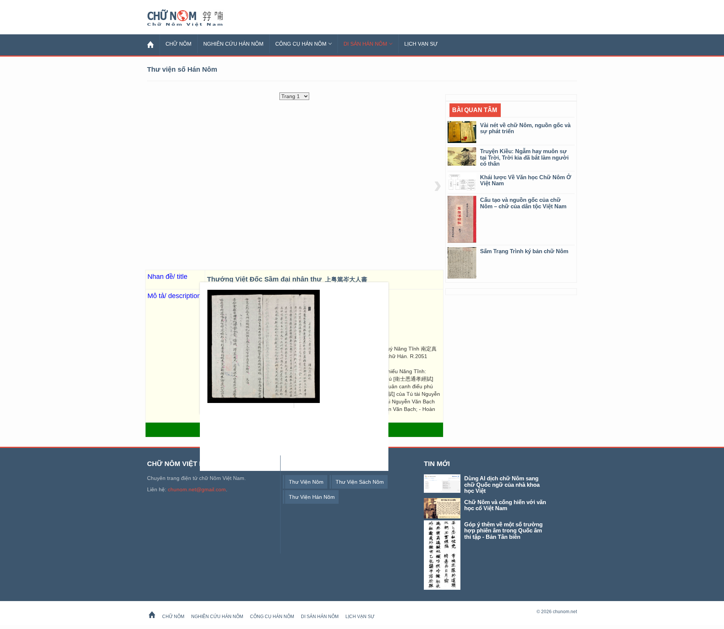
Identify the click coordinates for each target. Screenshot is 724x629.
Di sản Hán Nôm (365, 44)
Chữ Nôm (194, 18)
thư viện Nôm (306, 482)
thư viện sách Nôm (360, 482)
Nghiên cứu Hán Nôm (233, 44)
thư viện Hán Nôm (312, 497)
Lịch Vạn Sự (421, 44)
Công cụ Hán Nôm (301, 44)
